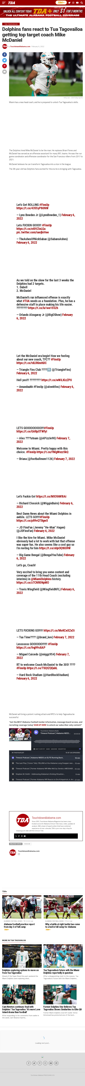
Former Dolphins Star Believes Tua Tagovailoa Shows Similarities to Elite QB (62, 1008)
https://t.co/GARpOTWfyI (31, 431)
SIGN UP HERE (40, 724)
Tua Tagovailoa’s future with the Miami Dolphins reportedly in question (61, 971)
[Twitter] (16, 836)
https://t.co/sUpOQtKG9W (55, 548)
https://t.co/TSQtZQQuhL (42, 668)
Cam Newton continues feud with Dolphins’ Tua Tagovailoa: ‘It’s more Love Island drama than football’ (21, 1009)
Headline (27, 844)
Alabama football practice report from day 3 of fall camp (19, 925)
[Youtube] (25, 836)
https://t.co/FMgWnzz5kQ (52, 452)
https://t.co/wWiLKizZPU (56, 380)
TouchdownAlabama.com (20, 46)
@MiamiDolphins (41, 579)
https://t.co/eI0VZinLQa (30, 229)
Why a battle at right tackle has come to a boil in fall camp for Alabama (62, 925)
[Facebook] (19, 836)
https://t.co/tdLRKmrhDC (31, 363)
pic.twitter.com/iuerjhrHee (32, 232)
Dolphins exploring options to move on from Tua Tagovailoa (20, 971)
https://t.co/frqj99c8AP (30, 647)
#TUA (26, 301)
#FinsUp (44, 205)
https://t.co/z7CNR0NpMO (32, 582)
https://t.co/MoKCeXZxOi (59, 630)
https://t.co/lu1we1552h (43, 308)
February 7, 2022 (64, 459)
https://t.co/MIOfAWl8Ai (51, 496)
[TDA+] (61, 2)
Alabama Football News (13, 921)
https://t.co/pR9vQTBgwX (32, 520)
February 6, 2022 (26, 242)
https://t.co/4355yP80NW (32, 208)
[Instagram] (22, 836)
